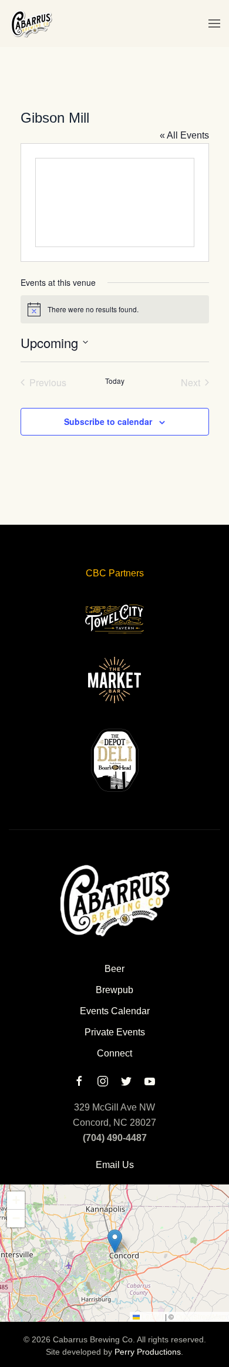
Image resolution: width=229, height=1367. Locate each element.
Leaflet (151, 1316)
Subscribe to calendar (108, 421)
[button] (214, 23)
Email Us (115, 1165)
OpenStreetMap (201, 1316)
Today (114, 381)
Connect (114, 1053)
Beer (114, 969)
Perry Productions (147, 1351)
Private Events (115, 1032)
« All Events (184, 135)
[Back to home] (31, 23)
